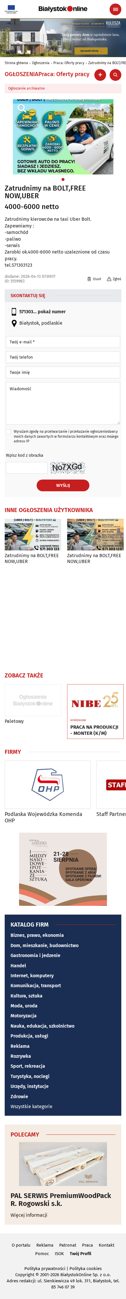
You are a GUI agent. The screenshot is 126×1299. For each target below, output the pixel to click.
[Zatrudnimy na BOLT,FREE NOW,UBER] (33, 535)
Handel (18, 965)
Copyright (24, 1274)
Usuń (97, 279)
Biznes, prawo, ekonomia (37, 935)
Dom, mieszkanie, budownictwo (45, 945)
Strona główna (16, 63)
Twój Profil (80, 1253)
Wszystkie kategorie (31, 1106)
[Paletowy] (33, 700)
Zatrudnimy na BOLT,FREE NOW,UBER (45, 192)
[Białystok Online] (63, 9)
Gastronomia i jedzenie (35, 955)
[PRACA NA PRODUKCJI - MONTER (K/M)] (95, 700)
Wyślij (63, 485)
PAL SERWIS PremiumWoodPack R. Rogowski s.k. (61, 1199)
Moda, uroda (24, 1006)
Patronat (67, 1245)
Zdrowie (19, 1096)
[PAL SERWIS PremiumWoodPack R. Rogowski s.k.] (63, 1164)
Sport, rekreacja (28, 1066)
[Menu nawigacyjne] (115, 9)
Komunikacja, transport (36, 985)
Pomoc (42, 1253)
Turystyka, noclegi (30, 1076)
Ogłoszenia (41, 63)
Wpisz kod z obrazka (24, 455)
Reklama (20, 1046)
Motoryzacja (24, 1016)
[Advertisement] (63, 617)
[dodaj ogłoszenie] (100, 75)
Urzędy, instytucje (30, 1086)
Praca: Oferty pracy (68, 63)
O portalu (21, 1245)
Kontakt (106, 1245)
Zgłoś (117, 279)
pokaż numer (52, 311)
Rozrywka (21, 1056)
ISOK (59, 1253)
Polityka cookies (85, 1268)
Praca (87, 1245)
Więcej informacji (29, 1215)
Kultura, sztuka (26, 996)
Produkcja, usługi (29, 1036)
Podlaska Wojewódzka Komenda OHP (43, 817)
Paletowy (14, 721)
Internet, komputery (32, 975)
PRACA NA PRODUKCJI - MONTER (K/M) (94, 730)
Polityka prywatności (44, 1268)
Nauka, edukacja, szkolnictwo (42, 1026)
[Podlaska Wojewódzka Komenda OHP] (48, 785)
